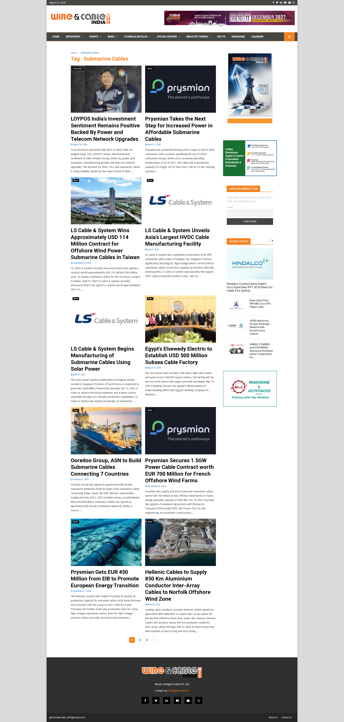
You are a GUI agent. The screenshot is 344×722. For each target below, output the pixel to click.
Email (230, 207)
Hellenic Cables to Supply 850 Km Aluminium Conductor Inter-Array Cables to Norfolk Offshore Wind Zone (178, 585)
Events (93, 36)
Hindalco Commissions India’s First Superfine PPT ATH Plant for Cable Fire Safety (250, 287)
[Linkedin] (166, 700)
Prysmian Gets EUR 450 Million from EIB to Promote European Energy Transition (105, 579)
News (111, 36)
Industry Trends (197, 36)
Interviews (73, 36)
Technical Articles (136, 36)
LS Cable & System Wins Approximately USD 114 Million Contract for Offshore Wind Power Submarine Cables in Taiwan (105, 243)
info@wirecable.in (178, 690)
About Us (273, 717)
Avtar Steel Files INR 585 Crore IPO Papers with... (260, 303)
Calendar (257, 36)
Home (55, 36)
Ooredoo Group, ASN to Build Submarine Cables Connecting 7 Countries (106, 467)
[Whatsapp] (198, 700)
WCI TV (221, 36)
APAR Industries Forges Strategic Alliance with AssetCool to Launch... (260, 327)
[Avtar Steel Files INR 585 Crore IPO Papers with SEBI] (236, 305)
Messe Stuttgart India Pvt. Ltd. (172, 684)
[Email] (188, 700)
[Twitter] (155, 700)
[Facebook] (145, 700)
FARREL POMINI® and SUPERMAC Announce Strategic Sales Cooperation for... (261, 351)
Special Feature (167, 36)
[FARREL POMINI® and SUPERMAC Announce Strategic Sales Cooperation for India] (236, 349)
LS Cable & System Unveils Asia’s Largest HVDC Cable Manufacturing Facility (177, 237)
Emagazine (238, 36)
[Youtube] (177, 700)
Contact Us (286, 717)
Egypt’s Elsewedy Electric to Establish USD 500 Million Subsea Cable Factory (178, 355)
